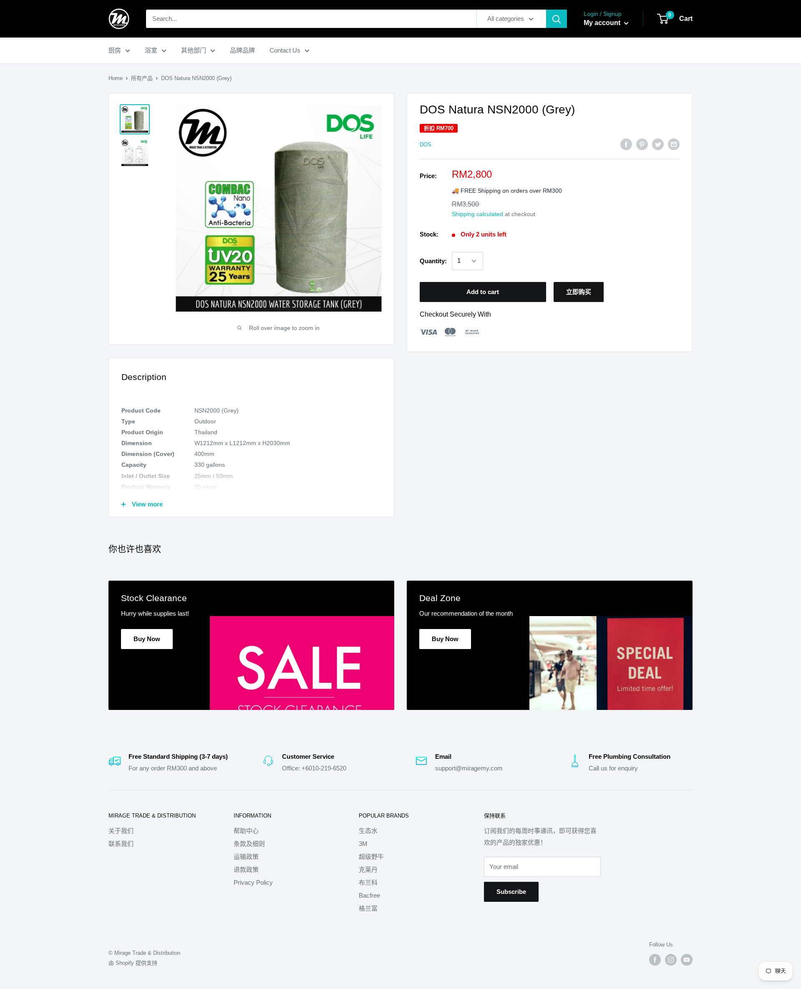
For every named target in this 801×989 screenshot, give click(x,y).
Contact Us (285, 50)
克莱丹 (368, 869)
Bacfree (369, 895)
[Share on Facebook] (626, 144)
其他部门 (193, 50)
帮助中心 (246, 830)
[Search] (556, 19)
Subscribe (511, 891)
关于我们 (121, 830)
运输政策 (246, 856)
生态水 (368, 830)
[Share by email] (674, 144)
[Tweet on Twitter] (658, 144)
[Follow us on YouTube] (687, 960)
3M (363, 843)
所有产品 (142, 78)
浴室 (151, 50)
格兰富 (368, 908)
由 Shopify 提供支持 (132, 963)
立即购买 (578, 291)
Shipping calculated (477, 214)
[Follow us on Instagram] (671, 960)
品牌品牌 (242, 50)
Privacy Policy (253, 882)
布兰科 (368, 882)
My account (603, 22)
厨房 (114, 50)
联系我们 (121, 843)
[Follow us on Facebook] (655, 960)
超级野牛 (371, 856)
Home (115, 78)
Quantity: (433, 260)
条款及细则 (249, 843)
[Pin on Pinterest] (642, 144)
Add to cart (482, 291)
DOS (425, 144)
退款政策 (246, 869)
